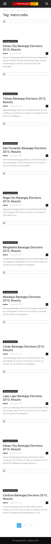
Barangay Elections (10, 41)
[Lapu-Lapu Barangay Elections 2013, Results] (25, 381)
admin (5, 53)
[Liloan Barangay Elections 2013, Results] (25, 331)
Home (5, 10)
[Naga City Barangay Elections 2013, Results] (25, 183)
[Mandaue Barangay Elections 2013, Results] (25, 282)
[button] (47, 4)
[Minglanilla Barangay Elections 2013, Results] (25, 232)
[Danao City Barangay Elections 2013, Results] (25, 431)
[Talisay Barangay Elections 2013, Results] (25, 84)
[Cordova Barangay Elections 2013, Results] (25, 480)
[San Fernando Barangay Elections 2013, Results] (25, 133)
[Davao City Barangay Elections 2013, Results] (25, 31)
